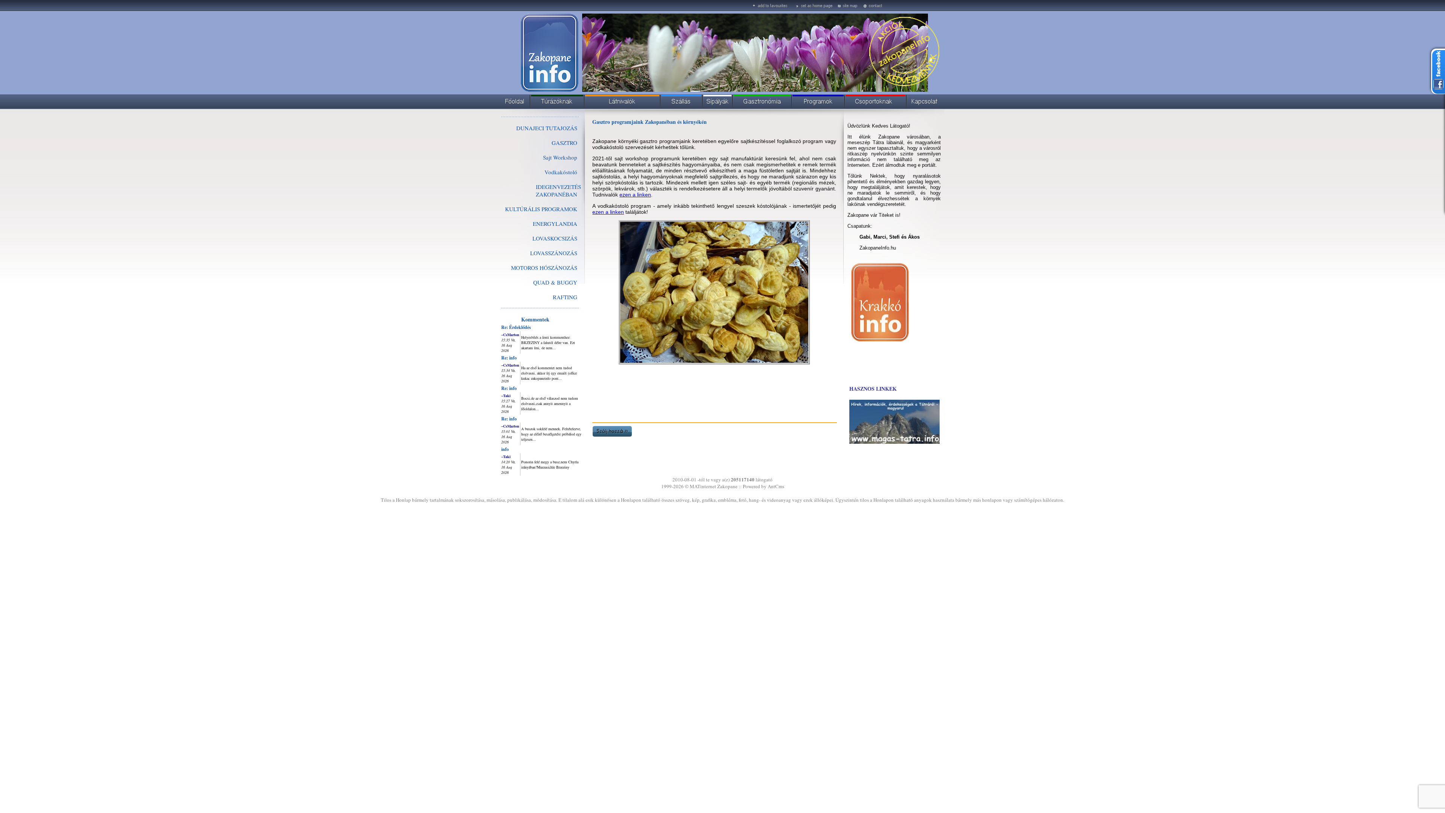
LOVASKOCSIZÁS (554, 238)
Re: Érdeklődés (516, 327)
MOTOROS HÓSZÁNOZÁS (544, 267)
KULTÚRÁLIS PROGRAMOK (541, 209)
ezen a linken (635, 195)
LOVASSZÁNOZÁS (553, 253)
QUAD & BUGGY (555, 282)
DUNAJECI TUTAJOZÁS (546, 128)
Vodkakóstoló (561, 172)
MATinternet (703, 486)
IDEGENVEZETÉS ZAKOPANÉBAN (558, 190)
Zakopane (727, 486)
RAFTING (565, 297)
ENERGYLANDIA (555, 223)
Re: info (509, 358)
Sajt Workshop (560, 157)
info (505, 449)
